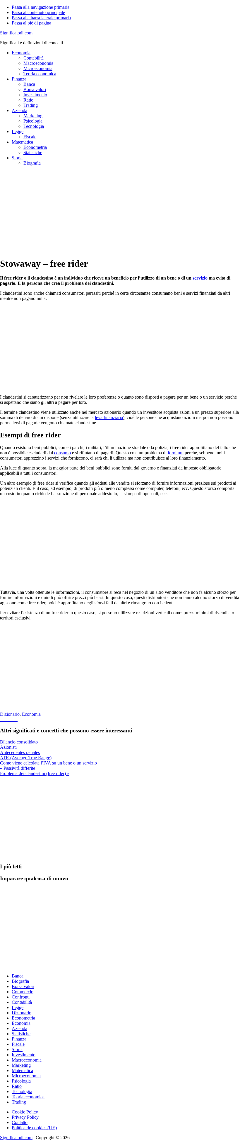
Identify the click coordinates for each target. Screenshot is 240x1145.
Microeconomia (26, 1075)
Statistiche (21, 1033)
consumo (62, 452)
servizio (200, 277)
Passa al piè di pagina (31, 22)
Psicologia (21, 1080)
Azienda (19, 1028)
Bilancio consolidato (19, 741)
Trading (19, 1101)
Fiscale (18, 1044)
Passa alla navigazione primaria (40, 7)
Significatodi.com (16, 32)
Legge (17, 1007)
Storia (17, 1049)
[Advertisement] (120, 211)
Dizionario (10, 714)
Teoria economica (28, 1096)
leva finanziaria (109, 417)
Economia (31, 714)
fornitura (176, 452)
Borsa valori (23, 986)
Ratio (17, 1086)
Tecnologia (22, 1091)
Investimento (23, 1054)
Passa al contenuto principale (38, 12)
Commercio (22, 991)
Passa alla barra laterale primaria (41, 17)
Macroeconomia (27, 1059)
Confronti (21, 996)
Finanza (19, 1038)
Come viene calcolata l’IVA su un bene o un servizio (48, 762)
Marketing (21, 1065)
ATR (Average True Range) (26, 757)
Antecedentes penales (20, 752)
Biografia (20, 981)
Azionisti (8, 747)
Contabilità (22, 1002)
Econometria (23, 1017)
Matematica (22, 1070)
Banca (17, 975)
